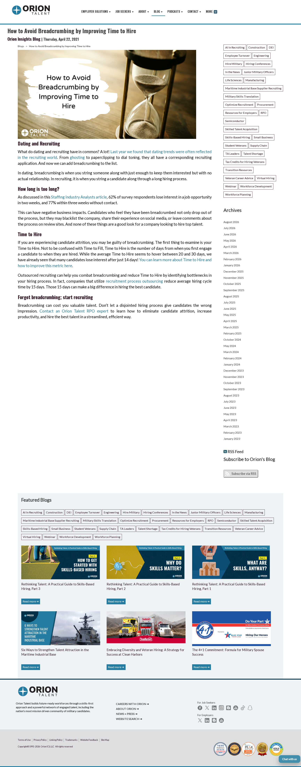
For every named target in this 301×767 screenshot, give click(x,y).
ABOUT (143, 11)
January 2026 (231, 265)
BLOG (158, 11)
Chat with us (289, 759)
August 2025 (231, 296)
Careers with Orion (132, 703)
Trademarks (71, 740)
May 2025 (229, 314)
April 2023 (230, 420)
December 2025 (233, 271)
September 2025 (233, 290)
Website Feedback (89, 740)
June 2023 (229, 407)
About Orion (127, 708)
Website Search (129, 718)
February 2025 (232, 333)
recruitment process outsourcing (134, 281)
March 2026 (231, 252)
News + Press (126, 713)
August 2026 (231, 222)
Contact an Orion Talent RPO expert (74, 311)
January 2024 (231, 364)
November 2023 (233, 376)
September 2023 (233, 389)
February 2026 (232, 259)
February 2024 (232, 358)
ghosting (77, 157)
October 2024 (232, 339)
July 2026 (229, 228)
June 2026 (229, 234)
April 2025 (230, 321)
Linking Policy (55, 740)
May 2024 (229, 345)
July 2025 (229, 302)
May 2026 (229, 240)
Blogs (21, 46)
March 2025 (231, 327)
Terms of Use (24, 740)
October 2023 (232, 382)
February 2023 (232, 432)
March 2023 (231, 426)
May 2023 (229, 414)
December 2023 (233, 370)
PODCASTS (175, 11)
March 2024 (231, 352)
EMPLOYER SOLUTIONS (96, 11)
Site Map (105, 740)
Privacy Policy (40, 740)
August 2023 (231, 395)
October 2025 (232, 283)
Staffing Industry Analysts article (79, 197)
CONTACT (194, 11)
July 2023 (229, 401)
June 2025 (229, 308)
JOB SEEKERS (124, 11)
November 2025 (233, 277)
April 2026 (230, 246)
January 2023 (231, 438)
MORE (209, 11)
